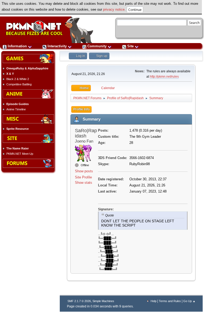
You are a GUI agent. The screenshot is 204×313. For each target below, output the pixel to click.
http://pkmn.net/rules (164, 76)
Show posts (84, 171)
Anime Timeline (16, 109)
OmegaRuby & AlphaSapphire (27, 68)
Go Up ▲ (189, 301)
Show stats (83, 183)
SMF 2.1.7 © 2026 (79, 301)
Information (17, 46)
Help (153, 301)
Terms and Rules (170, 301)
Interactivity (57, 46)
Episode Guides (17, 104)
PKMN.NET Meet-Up (19, 153)
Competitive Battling (19, 84)
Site (130, 46)
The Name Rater (17, 148)
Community (97, 46)
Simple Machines (103, 301)
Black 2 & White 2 (17, 79)
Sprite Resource (17, 128)
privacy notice (114, 9)
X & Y (10, 73)
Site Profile (83, 177)
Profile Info (81, 109)
